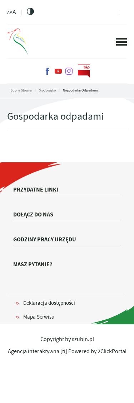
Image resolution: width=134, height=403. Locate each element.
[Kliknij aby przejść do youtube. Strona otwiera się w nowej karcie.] (58, 71)
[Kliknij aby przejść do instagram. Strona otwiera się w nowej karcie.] (69, 71)
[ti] (63, 351)
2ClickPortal (112, 351)
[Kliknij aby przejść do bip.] (84, 71)
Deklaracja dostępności (49, 303)
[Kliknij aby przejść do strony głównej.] (17, 41)
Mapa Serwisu (38, 316)
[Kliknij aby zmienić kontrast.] (30, 11)
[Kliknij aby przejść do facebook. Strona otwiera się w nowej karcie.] (47, 71)
